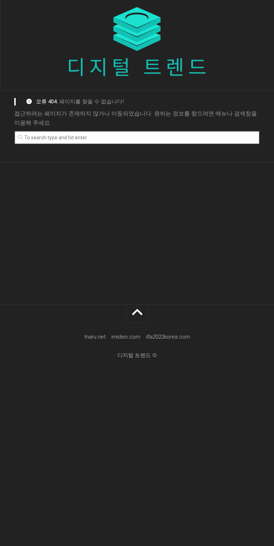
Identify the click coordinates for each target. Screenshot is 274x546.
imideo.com (125, 337)
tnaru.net (95, 337)
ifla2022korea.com (168, 337)
